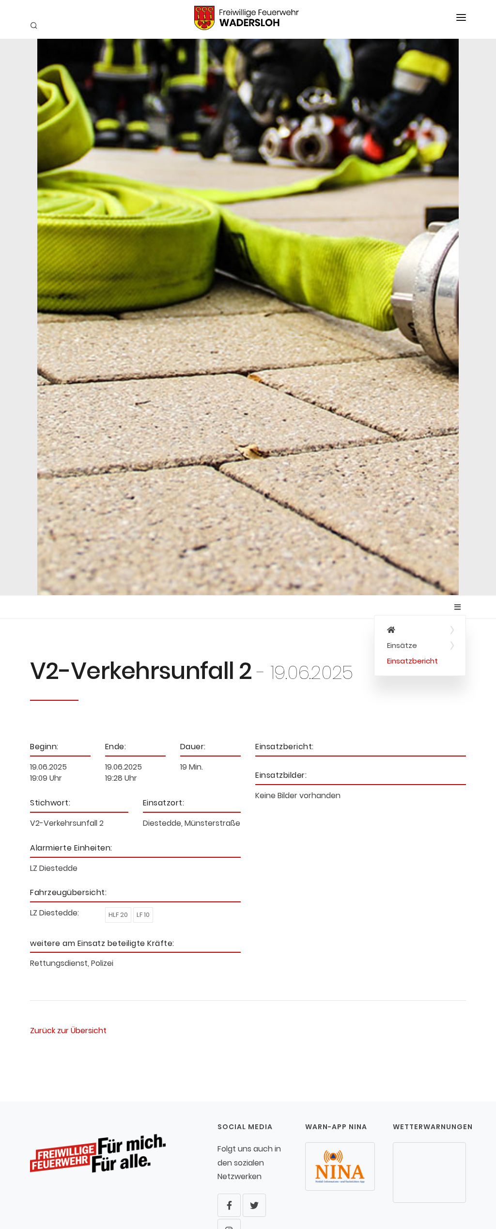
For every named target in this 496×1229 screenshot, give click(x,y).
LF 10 (143, 914)
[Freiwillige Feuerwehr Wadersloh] (420, 630)
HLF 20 (118, 914)
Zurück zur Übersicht (68, 1030)
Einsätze (402, 645)
